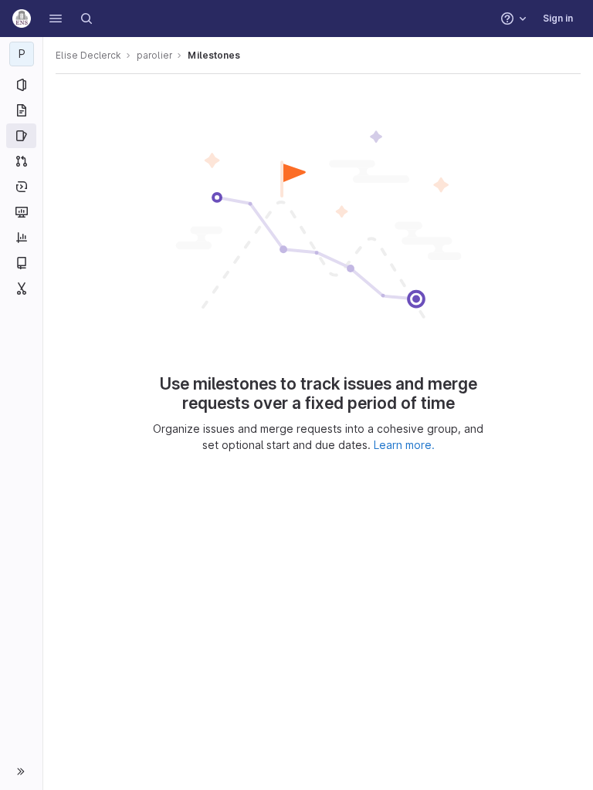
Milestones (214, 55)
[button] (55, 18)
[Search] (86, 18)
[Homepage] (21, 18)
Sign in (558, 18)
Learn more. (404, 444)
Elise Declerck (88, 55)
